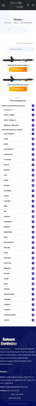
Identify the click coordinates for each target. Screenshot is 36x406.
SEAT (6, 284)
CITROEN (7, 160)
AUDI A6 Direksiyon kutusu (18, 85)
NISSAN (7, 248)
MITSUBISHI (9, 242)
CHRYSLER (8, 154)
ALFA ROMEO (9, 134)
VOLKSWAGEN (10, 315)
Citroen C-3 (8, 110)
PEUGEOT (8, 258)
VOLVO (7, 320)
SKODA (7, 289)
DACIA (6, 165)
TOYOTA (7, 310)
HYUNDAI (7, 191)
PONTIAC (7, 263)
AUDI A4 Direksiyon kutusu (18, 65)
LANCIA (7, 216)
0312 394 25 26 (13, 391)
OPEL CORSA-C (10, 120)
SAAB (6, 279)
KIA (5, 211)
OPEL (6, 253)
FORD (6, 180)
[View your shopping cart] (33, 5)
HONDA (7, 185)
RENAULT (7, 268)
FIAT (6, 175)
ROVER (6, 273)
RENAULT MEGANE (11, 125)
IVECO (6, 196)
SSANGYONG (9, 294)
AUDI (6, 139)
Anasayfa (7, 23)
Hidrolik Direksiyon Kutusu (12, 130)
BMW (6, 144)
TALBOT (7, 304)
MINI (5, 237)
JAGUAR (7, 201)
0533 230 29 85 (17, 394)
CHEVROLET (9, 149)
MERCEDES (8, 232)
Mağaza (15, 23)
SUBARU (7, 299)
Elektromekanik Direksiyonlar (13, 106)
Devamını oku (18, 69)
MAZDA (7, 227)
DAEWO (7, 170)
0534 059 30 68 (14, 398)
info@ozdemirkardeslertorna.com (16, 387)
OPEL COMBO (9, 115)
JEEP (5, 206)
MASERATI (8, 222)
